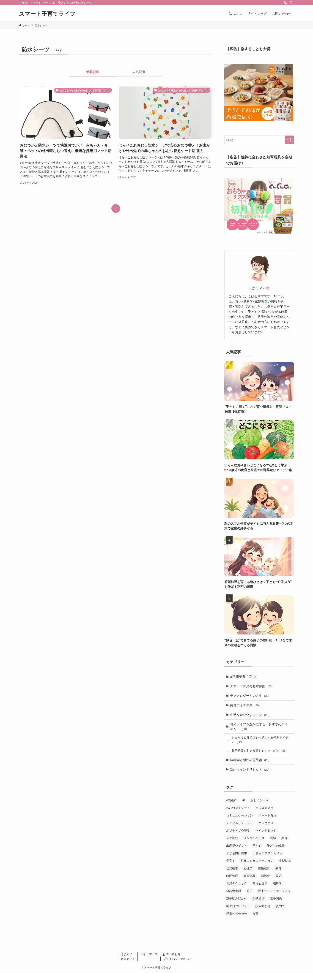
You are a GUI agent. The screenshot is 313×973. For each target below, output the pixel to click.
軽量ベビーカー (236, 913)
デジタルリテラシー (239, 823)
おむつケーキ (260, 800)
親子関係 (276, 898)
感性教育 (264, 868)
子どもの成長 (276, 845)
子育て (230, 860)
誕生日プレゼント (238, 906)
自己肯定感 (233, 891)
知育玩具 (249, 875)
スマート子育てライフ (47, 13)
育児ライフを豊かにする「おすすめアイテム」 (259, 726)
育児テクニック (236, 883)
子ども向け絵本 (236, 853)
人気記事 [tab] (138, 71)
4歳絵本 (231, 800)
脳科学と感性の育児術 (249, 759)
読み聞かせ (262, 906)
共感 (273, 838)
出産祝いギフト (236, 845)
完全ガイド (128, 959)
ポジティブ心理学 (238, 830)
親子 (250, 891)
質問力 (280, 906)
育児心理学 (260, 883)
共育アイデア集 (245, 705)
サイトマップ (149, 954)
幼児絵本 (232, 868)
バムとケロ (265, 823)
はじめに (126, 954)
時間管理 (232, 875)
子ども (257, 845)
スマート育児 (267, 815)
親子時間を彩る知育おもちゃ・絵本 (259, 750)
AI (243, 800)
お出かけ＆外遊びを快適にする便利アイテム (260, 739)
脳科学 (277, 883)
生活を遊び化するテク (249, 714)
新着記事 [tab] (92, 71)
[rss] (285, 2)
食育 (255, 913)
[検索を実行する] (289, 140)
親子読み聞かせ (236, 898)
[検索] (291, 2)
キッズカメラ (264, 807)
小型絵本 (285, 860)
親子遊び (258, 898)
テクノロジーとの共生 (249, 695)
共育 (284, 838)
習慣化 (265, 875)
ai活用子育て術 (243, 676)
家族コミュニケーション (257, 860)
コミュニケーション (239, 815)
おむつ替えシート (238, 807)
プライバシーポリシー (178, 959)
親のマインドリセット (249, 769)
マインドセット (265, 830)
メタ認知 (232, 838)
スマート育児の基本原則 (251, 686)
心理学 (248, 868)
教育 (278, 868)
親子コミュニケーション (274, 891)
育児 (278, 875)
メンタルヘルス (254, 838)
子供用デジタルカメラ (267, 853)
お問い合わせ (172, 954)
